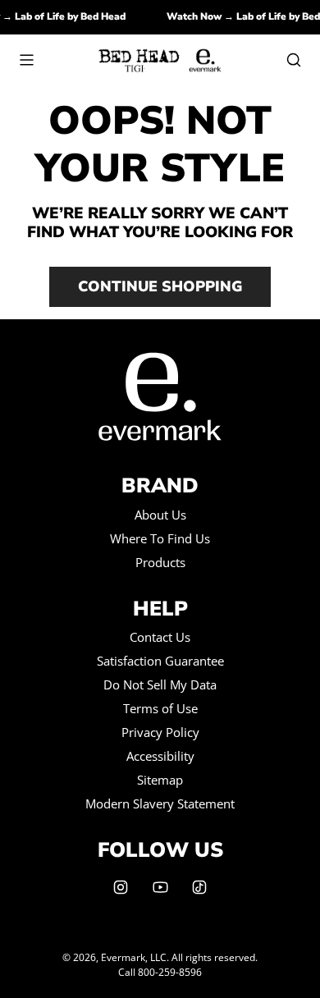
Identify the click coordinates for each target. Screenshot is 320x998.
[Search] (294, 60)
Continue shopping (160, 286)
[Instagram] (121, 887)
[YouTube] (160, 887)
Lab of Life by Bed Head (73, 16)
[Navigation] (26, 60)
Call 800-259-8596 (160, 972)
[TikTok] (199, 887)
